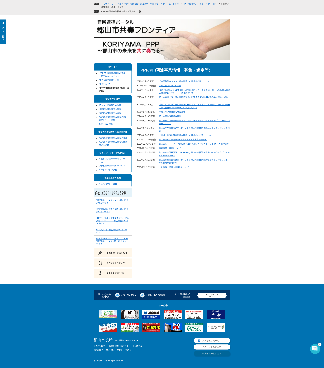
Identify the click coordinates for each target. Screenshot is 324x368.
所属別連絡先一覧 (210, 341)
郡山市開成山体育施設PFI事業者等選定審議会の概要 (183, 139)
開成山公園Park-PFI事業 (170, 86)
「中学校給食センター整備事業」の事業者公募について (184, 81)
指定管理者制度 (113, 99)
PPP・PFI (210, 4)
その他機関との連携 (108, 184)
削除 (140, 11)
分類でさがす (122, 4)
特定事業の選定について (170, 148)
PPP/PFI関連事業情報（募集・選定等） (119, 11)
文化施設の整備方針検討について (174, 167)
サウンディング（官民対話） (112, 153)
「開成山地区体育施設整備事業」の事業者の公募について (185, 135)
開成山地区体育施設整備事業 (172, 112)
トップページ (107, 4)
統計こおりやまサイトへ (212, 295)
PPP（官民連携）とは (109, 80)
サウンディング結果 (108, 170)
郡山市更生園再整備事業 (170, 116)
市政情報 (134, 4)
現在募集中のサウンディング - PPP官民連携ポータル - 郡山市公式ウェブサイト (112, 241)
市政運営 (144, 4)
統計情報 (186, 297)
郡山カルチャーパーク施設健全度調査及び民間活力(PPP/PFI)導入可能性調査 (194, 144)
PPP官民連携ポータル (193, 4)
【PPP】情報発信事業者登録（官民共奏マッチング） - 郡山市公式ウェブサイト (112, 220)
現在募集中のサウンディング (112, 166)
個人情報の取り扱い (211, 353)
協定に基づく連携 (113, 178)
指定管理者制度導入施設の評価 (112, 132)
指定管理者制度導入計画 (110, 109)
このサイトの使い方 (211, 347)
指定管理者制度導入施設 (110, 113)
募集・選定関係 (106, 124)
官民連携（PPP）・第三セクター (165, 4)
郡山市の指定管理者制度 (110, 105)
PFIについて (104, 84)
